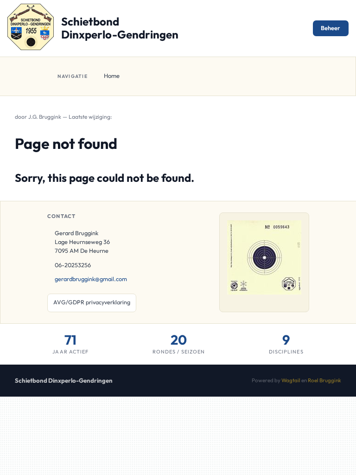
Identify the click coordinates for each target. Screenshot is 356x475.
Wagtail (290, 380)
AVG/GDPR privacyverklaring (91, 302)
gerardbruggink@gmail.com (91, 278)
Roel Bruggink (324, 380)
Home (112, 75)
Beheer (330, 28)
